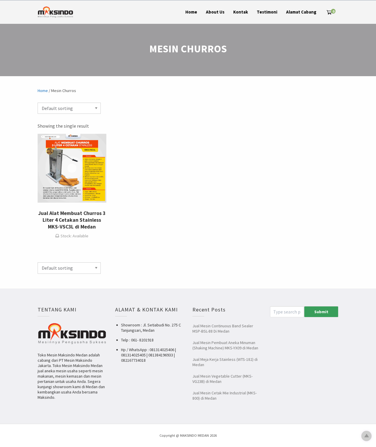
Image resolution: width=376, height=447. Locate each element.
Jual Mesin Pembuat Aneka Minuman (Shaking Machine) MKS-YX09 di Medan (225, 345)
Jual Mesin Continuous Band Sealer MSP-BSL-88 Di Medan (222, 328)
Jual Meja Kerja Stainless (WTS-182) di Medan (225, 362)
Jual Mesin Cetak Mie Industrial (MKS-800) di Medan (224, 395)
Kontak (240, 12)
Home (191, 12)
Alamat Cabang (301, 12)
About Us (215, 12)
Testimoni (267, 12)
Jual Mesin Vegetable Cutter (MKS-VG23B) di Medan (222, 378)
